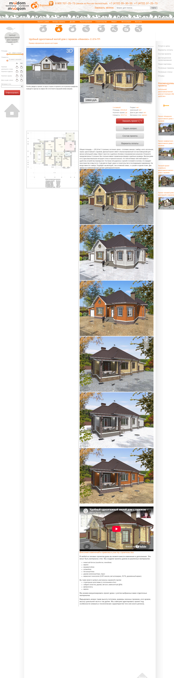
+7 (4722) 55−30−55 (120, 3)
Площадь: (4, 51)
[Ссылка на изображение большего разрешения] (52, 159)
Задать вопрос (130, 128)
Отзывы (161, 76)
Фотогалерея (126, 22)
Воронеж (44, 5)
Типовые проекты (58, 22)
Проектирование (86, 22)
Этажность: (5, 57)
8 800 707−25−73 (65, 3)
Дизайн (72, 22)
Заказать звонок (104, 7)
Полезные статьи (165, 72)
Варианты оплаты (129, 143)
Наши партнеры (164, 64)
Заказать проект (130, 121)
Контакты (138, 22)
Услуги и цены (164, 46)
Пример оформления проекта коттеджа (43, 43)
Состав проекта (130, 136)
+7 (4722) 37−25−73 (145, 3)
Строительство (101, 22)
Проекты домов (43, 22)
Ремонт (114, 22)
